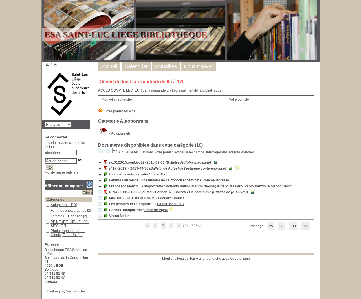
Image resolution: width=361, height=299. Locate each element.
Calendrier (136, 66)
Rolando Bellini (280, 186)
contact (51, 282)
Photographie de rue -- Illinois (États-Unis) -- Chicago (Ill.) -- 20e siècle (70, 235)
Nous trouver (198, 66)
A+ (56, 64)
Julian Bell (159, 174)
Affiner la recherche (189, 152)
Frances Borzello (215, 180)
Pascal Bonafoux (170, 204)
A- (47, 64)
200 (305, 226)
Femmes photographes (69, 211)
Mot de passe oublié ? (61, 172)
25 (271, 226)
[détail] (100, 162)
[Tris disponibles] (115, 152)
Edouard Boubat (171, 198)
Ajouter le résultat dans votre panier (145, 152)
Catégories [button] (55, 199)
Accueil (109, 66)
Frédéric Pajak (156, 210)
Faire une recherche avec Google (215, 259)
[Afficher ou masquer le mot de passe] (80, 160)
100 (293, 226)
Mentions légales (175, 259)
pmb (246, 259)
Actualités (166, 66)
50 (281, 226)
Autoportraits (121, 133)
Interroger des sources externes (230, 152)
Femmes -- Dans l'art (67, 216)
